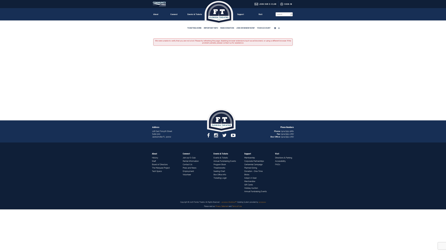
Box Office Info (219, 174)
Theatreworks (219, 168)
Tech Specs (157, 171)
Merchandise (249, 181)
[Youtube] (233, 135)
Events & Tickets (194, 14)
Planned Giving (250, 168)
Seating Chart (219, 171)
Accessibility (280, 161)
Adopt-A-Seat (250, 178)
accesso (262, 202)
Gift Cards (248, 185)
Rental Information (191, 161)
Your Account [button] (264, 28)
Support (240, 14)
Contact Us (187, 164)
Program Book (219, 164)
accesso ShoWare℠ (228, 202)
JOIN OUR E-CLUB (267, 4)
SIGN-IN (288, 4)
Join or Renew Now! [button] (245, 28)
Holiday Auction (251, 188)
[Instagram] (216, 135)
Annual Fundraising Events (224, 161)
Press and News (189, 168)
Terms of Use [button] (237, 206)
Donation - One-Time (253, 171)
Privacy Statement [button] (222, 206)
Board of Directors (160, 164)
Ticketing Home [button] (194, 28)
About (155, 14)
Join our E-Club (189, 158)
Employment (188, 171)
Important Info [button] (211, 28)
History (155, 158)
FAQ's (277, 164)
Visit (260, 14)
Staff (154, 161)
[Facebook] (208, 135)
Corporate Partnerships (254, 161)
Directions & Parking (283, 158)
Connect (174, 14)
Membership (249, 158)
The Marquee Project (161, 168)
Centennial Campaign (253, 164)
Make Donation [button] (227, 28)
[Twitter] (224, 135)
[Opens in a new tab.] (159, 6)
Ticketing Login (220, 178)
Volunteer (187, 174)
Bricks (246, 174)
